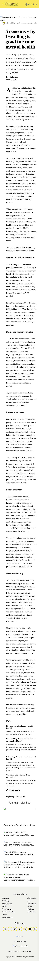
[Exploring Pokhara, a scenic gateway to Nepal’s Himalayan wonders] (17, 842)
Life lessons (31, 912)
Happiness (5, 898)
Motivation (31, 909)
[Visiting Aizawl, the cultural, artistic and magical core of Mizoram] (19, 864)
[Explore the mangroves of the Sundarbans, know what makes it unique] (19, 877)
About (10, 951)
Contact (16, 951)
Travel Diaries (12, 23)
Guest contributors (8, 912)
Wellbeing (5, 901)
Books (4, 906)
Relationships (31, 904)
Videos (4, 914)
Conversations (7, 904)
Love (29, 901)
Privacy (23, 951)
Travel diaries (7, 909)
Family (29, 906)
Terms (29, 951)
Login (8, 796)
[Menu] (3, 3)
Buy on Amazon (7, 917)
